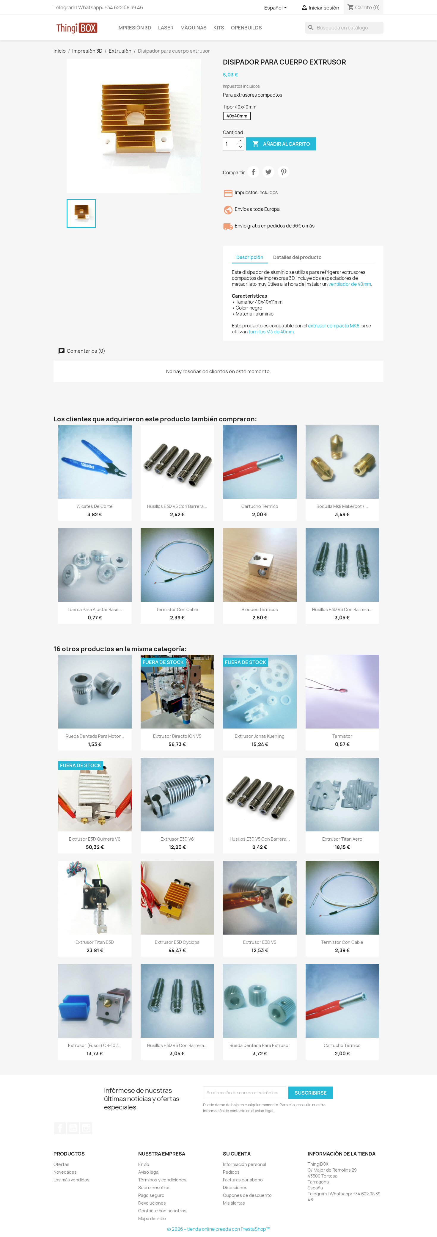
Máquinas (193, 27)
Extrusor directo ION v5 (177, 736)
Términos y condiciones (162, 1180)
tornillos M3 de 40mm (271, 332)
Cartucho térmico (259, 506)
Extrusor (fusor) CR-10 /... (95, 1045)
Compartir (253, 172)
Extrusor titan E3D (95, 942)
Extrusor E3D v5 (259, 942)
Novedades (65, 1172)
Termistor (342, 736)
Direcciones (235, 1187)
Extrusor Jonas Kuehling (259, 736)
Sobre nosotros (154, 1187)
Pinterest (284, 172)
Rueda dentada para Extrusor (259, 1045)
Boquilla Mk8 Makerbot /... (342, 506)
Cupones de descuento (247, 1195)
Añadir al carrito (281, 143)
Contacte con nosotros (162, 1211)
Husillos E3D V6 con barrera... (342, 609)
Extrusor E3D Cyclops (177, 942)
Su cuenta (237, 1153)
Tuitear (268, 172)
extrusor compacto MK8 (333, 326)
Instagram (86, 1128)
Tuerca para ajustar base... (94, 609)
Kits (218, 27)
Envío (143, 1164)
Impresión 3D (134, 27)
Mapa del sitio (152, 1218)
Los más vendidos (71, 1180)
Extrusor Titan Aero (342, 839)
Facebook (60, 1128)
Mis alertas (234, 1203)
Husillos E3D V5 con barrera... (177, 506)
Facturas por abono (243, 1180)
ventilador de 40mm (349, 284)
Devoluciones (152, 1203)
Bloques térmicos (260, 609)
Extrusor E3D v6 (177, 839)
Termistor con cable (177, 609)
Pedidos (231, 1172)
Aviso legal (148, 1172)
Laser (166, 27)
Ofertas (61, 1164)
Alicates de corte (95, 506)
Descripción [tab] (249, 257)
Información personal (244, 1164)
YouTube (73, 1128)
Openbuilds (246, 27)
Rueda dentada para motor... (95, 736)
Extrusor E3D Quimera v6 (94, 839)
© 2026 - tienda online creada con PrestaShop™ (218, 1229)
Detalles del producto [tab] (297, 257)
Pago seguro (151, 1195)
